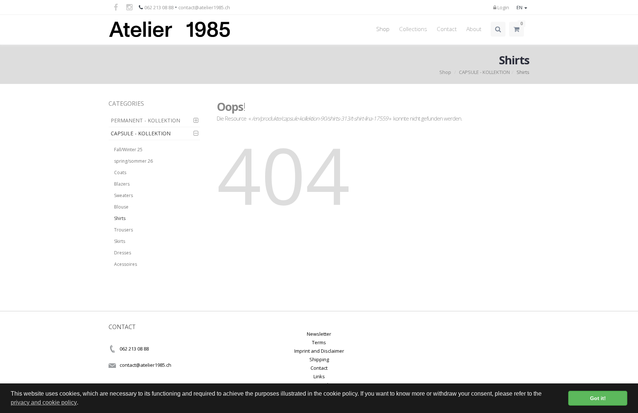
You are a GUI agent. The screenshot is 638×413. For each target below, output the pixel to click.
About (473, 29)
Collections (413, 29)
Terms (319, 342)
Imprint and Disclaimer (319, 351)
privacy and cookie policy (44, 402)
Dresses (122, 253)
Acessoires (125, 264)
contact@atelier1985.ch (204, 7)
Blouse (121, 207)
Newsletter (319, 334)
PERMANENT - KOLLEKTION (145, 120)
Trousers (123, 230)
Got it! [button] (598, 398)
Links (319, 376)
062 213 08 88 (159, 7)
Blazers (122, 184)
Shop (383, 29)
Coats (120, 172)
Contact (447, 29)
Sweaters (123, 195)
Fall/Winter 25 (128, 149)
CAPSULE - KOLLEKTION (484, 72)
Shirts (120, 218)
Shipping (319, 359)
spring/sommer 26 (133, 161)
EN (520, 7)
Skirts (119, 241)
